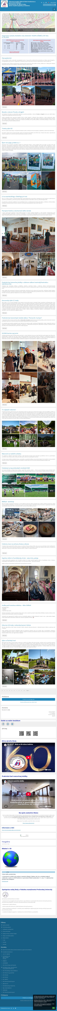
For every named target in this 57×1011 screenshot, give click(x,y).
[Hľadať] (55, 5)
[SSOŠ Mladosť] (8, 724)
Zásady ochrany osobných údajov (10, 933)
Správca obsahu (6, 925)
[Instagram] (28, 733)
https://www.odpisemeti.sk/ (28, 823)
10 (24, 690)
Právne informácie (6, 931)
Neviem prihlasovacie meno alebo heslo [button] (28, 702)
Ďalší (27, 690)
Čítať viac (5, 107)
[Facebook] (21, 733)
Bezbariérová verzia (6, 1008)
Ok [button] (53, 1007)
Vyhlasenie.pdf (5, 881)
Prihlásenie (53, 2)
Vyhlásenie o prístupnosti (8, 929)
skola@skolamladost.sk (7, 952)
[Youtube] (35, 733)
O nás (4, 940)
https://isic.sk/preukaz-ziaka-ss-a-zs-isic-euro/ (11, 830)
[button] (46, 2)
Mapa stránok (6, 937)
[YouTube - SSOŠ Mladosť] (12, 724)
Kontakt (4, 942)
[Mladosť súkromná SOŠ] (3, 724)
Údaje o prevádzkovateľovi (8, 935)
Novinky (4, 944)
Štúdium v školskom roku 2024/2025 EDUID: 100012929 (21, 21)
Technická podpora (7, 927)
